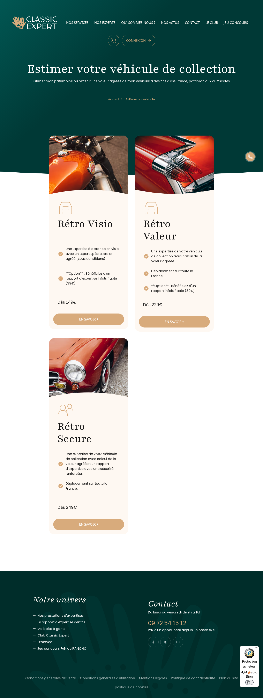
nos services (77, 22)
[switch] (249, 682)
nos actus (170, 22)
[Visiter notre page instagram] (165, 642)
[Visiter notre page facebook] (153, 642)
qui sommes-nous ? (138, 22)
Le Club (211, 22)
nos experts (104, 22)
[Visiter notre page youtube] (178, 642)
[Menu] (256, 648)
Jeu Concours (236, 22)
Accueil (113, 99)
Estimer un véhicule (140, 99)
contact (192, 22)
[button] (153, 642)
